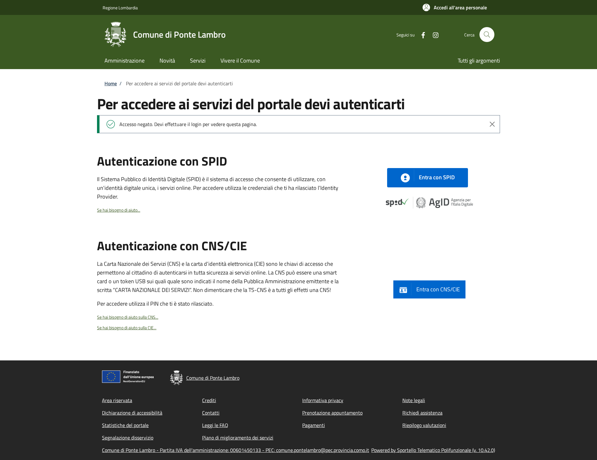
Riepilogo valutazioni (424, 425)
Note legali (413, 400)
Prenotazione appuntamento (332, 412)
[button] (454, 7)
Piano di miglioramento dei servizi (237, 437)
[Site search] (486, 34)
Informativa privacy (322, 400)
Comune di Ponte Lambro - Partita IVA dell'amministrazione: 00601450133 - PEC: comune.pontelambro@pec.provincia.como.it (235, 450)
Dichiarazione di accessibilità (132, 412)
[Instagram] (433, 34)
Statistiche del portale (125, 425)
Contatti (211, 412)
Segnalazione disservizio (127, 437)
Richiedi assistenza (422, 412)
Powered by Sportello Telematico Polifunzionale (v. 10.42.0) (433, 450)
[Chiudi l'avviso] (492, 124)
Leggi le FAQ (215, 425)
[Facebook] (420, 34)
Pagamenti (313, 425)
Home (110, 83)
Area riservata (117, 400)
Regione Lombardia (120, 7)
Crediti (209, 400)
